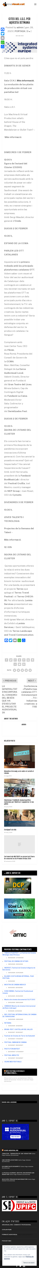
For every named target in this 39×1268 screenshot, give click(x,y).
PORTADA (20, 31)
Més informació (25, 80)
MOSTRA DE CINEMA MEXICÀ (15, 985)
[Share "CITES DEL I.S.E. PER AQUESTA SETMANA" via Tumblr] (19, 660)
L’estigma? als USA (10, 830)
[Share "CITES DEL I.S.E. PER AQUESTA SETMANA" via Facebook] (6, 660)
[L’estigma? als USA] (19, 818)
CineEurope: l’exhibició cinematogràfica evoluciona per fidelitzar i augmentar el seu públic (19, 802)
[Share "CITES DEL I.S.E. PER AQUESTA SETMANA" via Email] (19, 664)
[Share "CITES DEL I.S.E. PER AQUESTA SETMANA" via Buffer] (32, 660)
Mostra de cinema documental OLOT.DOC (19, 999)
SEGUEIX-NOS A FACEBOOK (9, 1102)
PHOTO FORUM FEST (12, 1049)
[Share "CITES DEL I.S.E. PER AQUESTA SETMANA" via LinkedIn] (28, 660)
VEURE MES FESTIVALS (12, 1062)
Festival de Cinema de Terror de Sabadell (19, 1036)
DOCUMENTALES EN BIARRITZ (11, 1166)
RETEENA (7, 1023)
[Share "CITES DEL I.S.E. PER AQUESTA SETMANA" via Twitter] (11, 660)
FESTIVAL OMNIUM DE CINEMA (15, 1042)
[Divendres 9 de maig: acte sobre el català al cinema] (19, 756)
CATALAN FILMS (6, 1229)
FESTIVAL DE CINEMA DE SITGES (16, 961)
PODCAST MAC (6, 1240)
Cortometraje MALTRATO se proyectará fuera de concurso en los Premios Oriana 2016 (19, 857)
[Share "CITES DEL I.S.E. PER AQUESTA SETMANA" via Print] (24, 664)
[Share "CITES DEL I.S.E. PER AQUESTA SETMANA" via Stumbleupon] (15, 664)
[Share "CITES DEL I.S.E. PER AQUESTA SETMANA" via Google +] (15, 660)
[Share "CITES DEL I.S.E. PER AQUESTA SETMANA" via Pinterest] (24, 660)
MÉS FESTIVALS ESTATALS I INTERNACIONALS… (14, 1072)
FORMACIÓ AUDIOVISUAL (9, 1234)
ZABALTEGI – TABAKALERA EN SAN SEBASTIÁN (16, 1153)
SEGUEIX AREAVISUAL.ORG (11, 1150)
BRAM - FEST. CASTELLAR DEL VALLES (18, 1029)
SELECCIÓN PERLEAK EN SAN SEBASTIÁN (14, 1179)
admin (20, 27)
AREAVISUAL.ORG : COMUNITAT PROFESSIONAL (16, 1224)
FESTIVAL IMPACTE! (11, 1055)
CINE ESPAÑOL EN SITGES (10, 1160)
